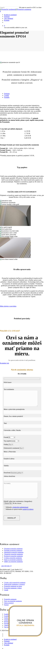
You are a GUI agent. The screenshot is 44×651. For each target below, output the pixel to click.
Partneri (6, 605)
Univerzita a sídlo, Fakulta (12, 430)
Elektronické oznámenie (11, 448)
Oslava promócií (9, 603)
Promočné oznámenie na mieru (13, 586)
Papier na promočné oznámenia (13, 560)
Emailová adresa (9, 459)
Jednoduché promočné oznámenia (13, 552)
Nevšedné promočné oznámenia (13, 550)
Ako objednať (8, 643)
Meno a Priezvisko (10, 452)
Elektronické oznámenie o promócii (14, 584)
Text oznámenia (9, 389)
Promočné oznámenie (10, 599)
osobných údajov (28, 509)
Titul (5, 423)
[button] (7, 93)
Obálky (6, 444)
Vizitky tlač (7, 618)
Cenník (6, 590)
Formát (6, 437)
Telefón (6, 466)
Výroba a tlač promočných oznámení (14, 582)
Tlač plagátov (8, 627)
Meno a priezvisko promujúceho (14, 409)
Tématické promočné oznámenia (13, 554)
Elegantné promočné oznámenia (13, 548)
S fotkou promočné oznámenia (13, 558)
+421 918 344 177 (6, 566)
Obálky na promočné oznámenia (13, 561)
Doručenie (7, 473)
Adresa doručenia (9, 476)
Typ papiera (7, 441)
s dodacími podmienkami (20, 507)
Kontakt (6, 645)
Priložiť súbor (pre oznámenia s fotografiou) (18, 501)
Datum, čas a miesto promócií (13, 416)
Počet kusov (8, 382)
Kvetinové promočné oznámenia (13, 556)
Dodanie (7, 641)
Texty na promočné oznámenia (13, 601)
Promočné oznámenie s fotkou (13, 588)
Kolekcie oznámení (10, 639)
